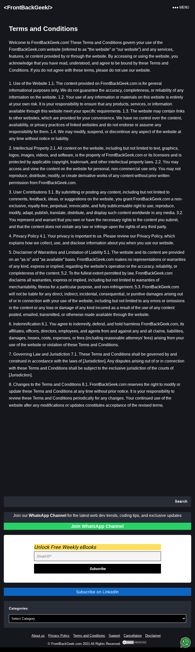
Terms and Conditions (89, 636)
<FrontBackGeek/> (28, 7)
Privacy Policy (59, 636)
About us (38, 636)
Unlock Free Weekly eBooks (65, 547)
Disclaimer (153, 636)
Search (181, 501)
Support (114, 636)
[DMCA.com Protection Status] (134, 644)
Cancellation (133, 636)
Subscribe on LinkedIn (97, 591)
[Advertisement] (97, 455)
